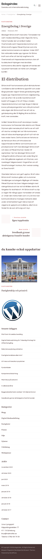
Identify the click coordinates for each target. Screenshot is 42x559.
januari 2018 (5, 504)
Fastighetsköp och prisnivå (14, 290)
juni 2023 (4, 479)
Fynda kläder (6, 367)
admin (3, 31)
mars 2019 (5, 485)
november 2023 (7, 467)
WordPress (13, 553)
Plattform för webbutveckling (12, 334)
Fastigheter (6, 22)
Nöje (3, 435)
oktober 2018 (6, 497)
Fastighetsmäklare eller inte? (11, 355)
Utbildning (5, 447)
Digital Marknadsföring (10, 418)
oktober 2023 (6, 473)
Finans (4, 430)
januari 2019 (5, 491)
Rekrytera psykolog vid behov (12, 349)
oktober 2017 (6, 510)
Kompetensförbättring (9, 373)
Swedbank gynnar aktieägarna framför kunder (18, 398)
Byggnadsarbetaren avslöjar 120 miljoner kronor (18, 392)
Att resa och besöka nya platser (13, 361)
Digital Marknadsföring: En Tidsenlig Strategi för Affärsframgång (18, 341)
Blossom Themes (29, 550)
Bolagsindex (9, 3)
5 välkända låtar (7, 386)
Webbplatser (6, 453)
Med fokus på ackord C (9, 380)
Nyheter (4, 441)
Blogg (3, 412)
